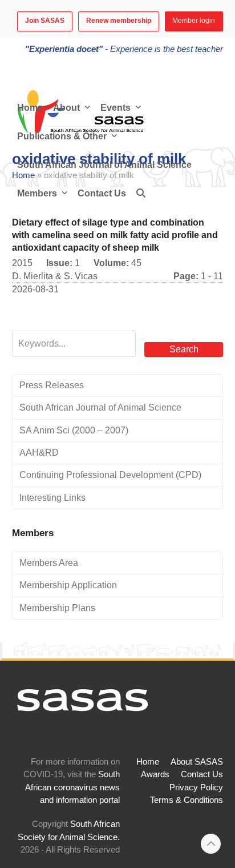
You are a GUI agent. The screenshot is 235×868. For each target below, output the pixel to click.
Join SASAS (44, 21)
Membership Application (68, 585)
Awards (155, 774)
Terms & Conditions (186, 800)
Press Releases (51, 385)
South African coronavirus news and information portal (72, 787)
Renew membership (118, 21)
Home (147, 761)
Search (183, 349)
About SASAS (197, 761)
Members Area (48, 563)
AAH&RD (39, 452)
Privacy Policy (196, 787)
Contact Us (202, 774)
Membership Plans (57, 608)
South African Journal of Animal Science (100, 407)
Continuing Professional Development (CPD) (110, 475)
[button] (141, 193)
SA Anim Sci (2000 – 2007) (73, 430)
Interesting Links (52, 498)
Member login (193, 21)
